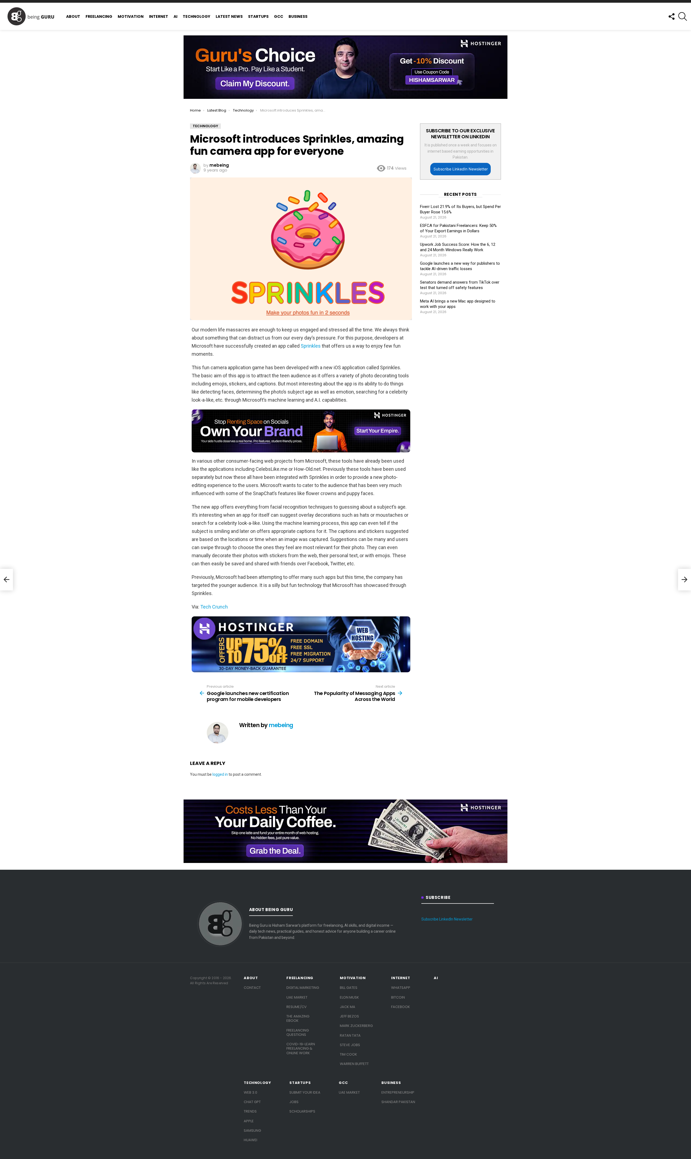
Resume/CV (296, 1006)
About (73, 16)
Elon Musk (349, 997)
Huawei (250, 1140)
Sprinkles (311, 346)
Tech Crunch (214, 607)
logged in (220, 774)
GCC (278, 16)
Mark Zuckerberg (356, 1025)
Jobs (294, 1101)
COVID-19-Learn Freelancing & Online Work (300, 1049)
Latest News (229, 16)
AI (175, 16)
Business (298, 16)
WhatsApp (400, 987)
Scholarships (302, 1111)
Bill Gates (348, 987)
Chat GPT (252, 1101)
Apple (249, 1121)
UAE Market (296, 997)
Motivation (131, 16)
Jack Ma (347, 1006)
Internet (158, 16)
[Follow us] (671, 16)
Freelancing (99, 16)
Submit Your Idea (304, 1092)
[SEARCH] (682, 16)
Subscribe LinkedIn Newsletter (460, 169)
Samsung (252, 1130)
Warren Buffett (354, 1063)
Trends (250, 1111)
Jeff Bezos (349, 1016)
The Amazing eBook (297, 1018)
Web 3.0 (250, 1092)
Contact (252, 987)
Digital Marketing (302, 987)
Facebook (400, 1006)
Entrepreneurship (397, 1092)
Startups (258, 16)
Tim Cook (348, 1054)
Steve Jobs (350, 1044)
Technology (196, 16)
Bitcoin (398, 997)
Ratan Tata (350, 1035)
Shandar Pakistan (398, 1101)
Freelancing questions (297, 1032)
